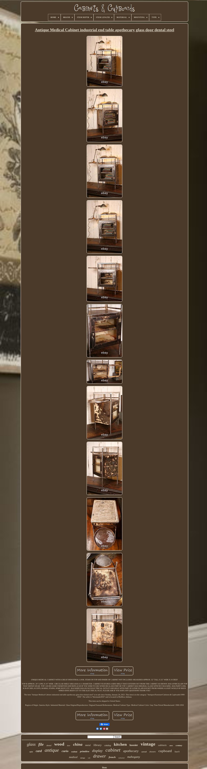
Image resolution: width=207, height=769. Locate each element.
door (68, 746)
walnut (74, 751)
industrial (121, 758)
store (171, 746)
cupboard (165, 751)
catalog (107, 745)
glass (31, 744)
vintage (148, 744)
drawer (99, 756)
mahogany (133, 757)
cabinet (112, 750)
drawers (152, 752)
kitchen (120, 744)
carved (144, 752)
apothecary (131, 751)
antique (52, 750)
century (179, 745)
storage (82, 758)
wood (59, 744)
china (77, 744)
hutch (177, 751)
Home (104, 767)
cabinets (162, 745)
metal (88, 745)
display (97, 751)
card (39, 751)
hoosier (134, 745)
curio (65, 751)
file (41, 744)
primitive (84, 751)
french (112, 757)
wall (89, 758)
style (31, 752)
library (98, 745)
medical (73, 757)
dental (48, 745)
